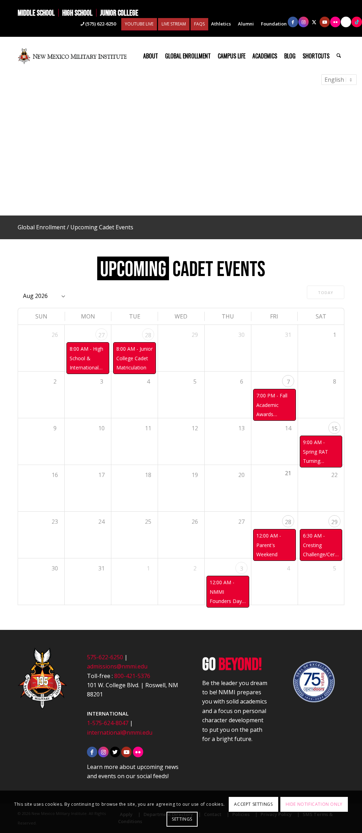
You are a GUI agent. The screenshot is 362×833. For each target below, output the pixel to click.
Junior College (119, 12)
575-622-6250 (105, 657)
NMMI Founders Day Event (226, 601)
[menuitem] (38, 13)
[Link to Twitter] (115, 752)
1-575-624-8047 (107, 723)
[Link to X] (314, 22)
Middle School (36, 12)
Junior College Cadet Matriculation (134, 358)
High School (77, 12)
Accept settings (253, 804)
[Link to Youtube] (325, 22)
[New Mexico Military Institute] (72, 56)
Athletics (221, 24)
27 (101, 335)
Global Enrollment (41, 227)
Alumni (246, 24)
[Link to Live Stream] (346, 22)
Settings (182, 819)
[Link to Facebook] (293, 22)
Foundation (274, 24)
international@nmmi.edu (119, 732)
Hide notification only (314, 804)
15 (334, 428)
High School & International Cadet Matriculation (86, 367)
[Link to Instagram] (303, 22)
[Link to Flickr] (335, 22)
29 (334, 522)
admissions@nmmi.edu (117, 666)
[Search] (339, 56)
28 (148, 335)
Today (325, 292)
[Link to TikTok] (356, 22)
